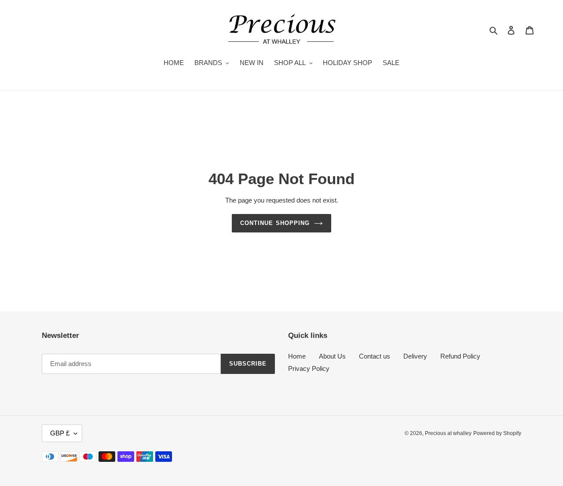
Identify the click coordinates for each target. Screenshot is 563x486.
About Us (332, 356)
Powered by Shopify (497, 433)
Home (297, 356)
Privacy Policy (308, 368)
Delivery (415, 356)
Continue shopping (275, 223)
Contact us (374, 356)
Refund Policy (460, 356)
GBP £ (59, 433)
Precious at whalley (448, 433)
